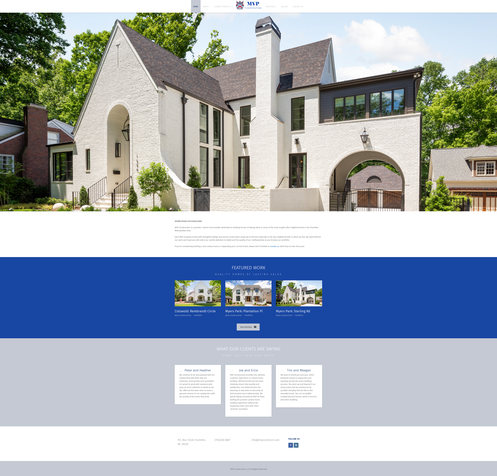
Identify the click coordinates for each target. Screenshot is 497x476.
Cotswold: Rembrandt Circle (195, 311)
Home (195, 6)
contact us (274, 246)
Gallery (284, 6)
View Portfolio (246, 326)
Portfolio (270, 6)
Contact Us (298, 6)
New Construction (183, 315)
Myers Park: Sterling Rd (293, 311)
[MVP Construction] (248, 5)
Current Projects (223, 6)
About (206, 6)
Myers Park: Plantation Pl (244, 311)
